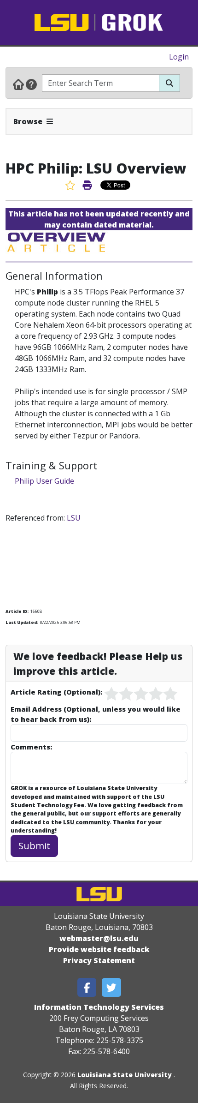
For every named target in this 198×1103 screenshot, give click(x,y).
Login (179, 57)
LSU (74, 518)
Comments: (31, 746)
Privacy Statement (99, 960)
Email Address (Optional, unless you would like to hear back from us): (96, 714)
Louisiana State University (124, 1074)
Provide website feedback (99, 949)
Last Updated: (22, 622)
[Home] (18, 84)
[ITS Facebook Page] (87, 987)
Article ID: (17, 611)
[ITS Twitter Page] (111, 987)
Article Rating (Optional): (56, 691)
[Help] (31, 84)
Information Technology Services (99, 1007)
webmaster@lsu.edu (99, 938)
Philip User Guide (44, 481)
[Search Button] (169, 83)
